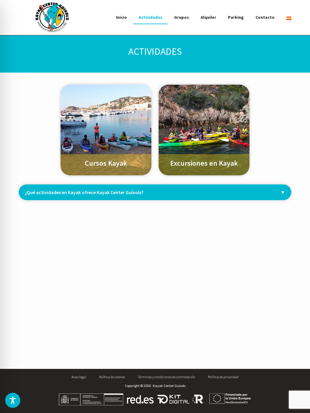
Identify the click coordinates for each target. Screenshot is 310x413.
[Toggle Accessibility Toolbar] (13, 400)
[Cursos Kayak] (106, 88)
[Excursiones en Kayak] (204, 88)
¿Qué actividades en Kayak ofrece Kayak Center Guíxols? (84, 192)
